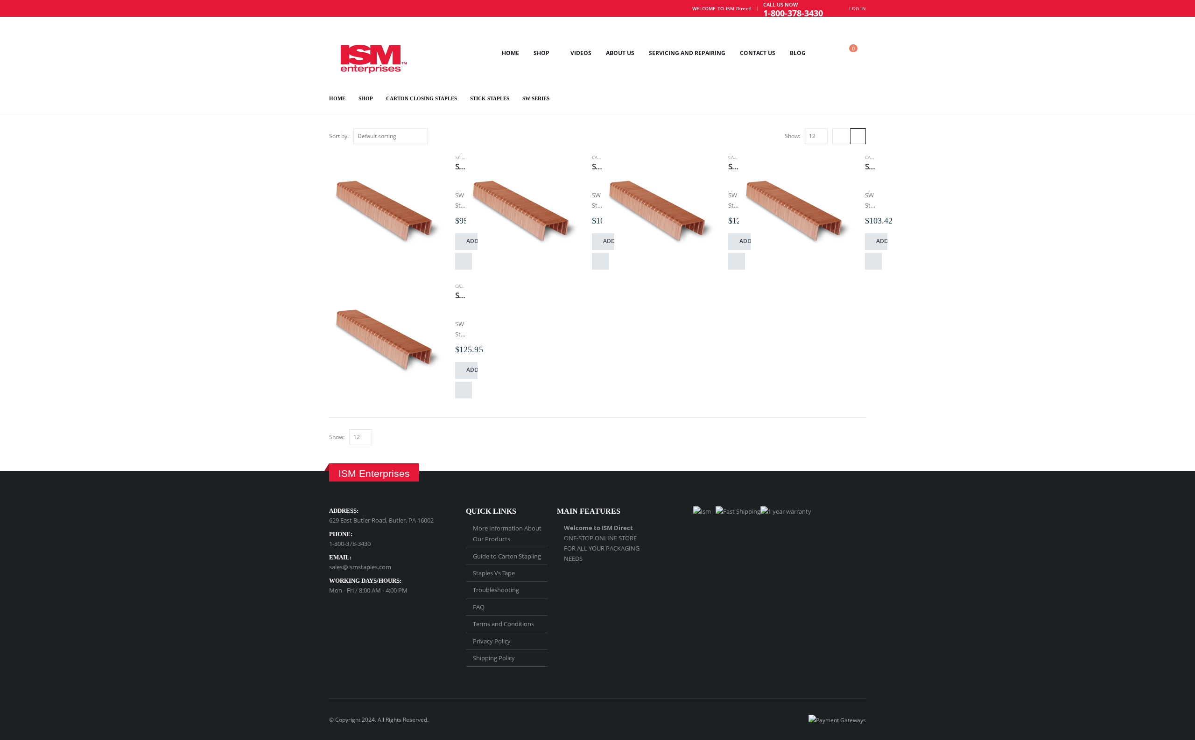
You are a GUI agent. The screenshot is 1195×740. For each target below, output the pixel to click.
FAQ (479, 607)
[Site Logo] (368, 52)
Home (510, 53)
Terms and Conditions (503, 624)
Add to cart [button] (472, 241)
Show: (792, 136)
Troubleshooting (496, 590)
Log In (857, 8)
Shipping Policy (494, 658)
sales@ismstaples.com (360, 567)
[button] (826, 53)
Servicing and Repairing (687, 53)
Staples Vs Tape (494, 573)
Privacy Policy (492, 641)
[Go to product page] (387, 213)
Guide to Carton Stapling (507, 556)
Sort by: (339, 136)
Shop (541, 53)
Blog (798, 53)
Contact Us (757, 53)
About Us (620, 53)
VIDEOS (580, 53)
